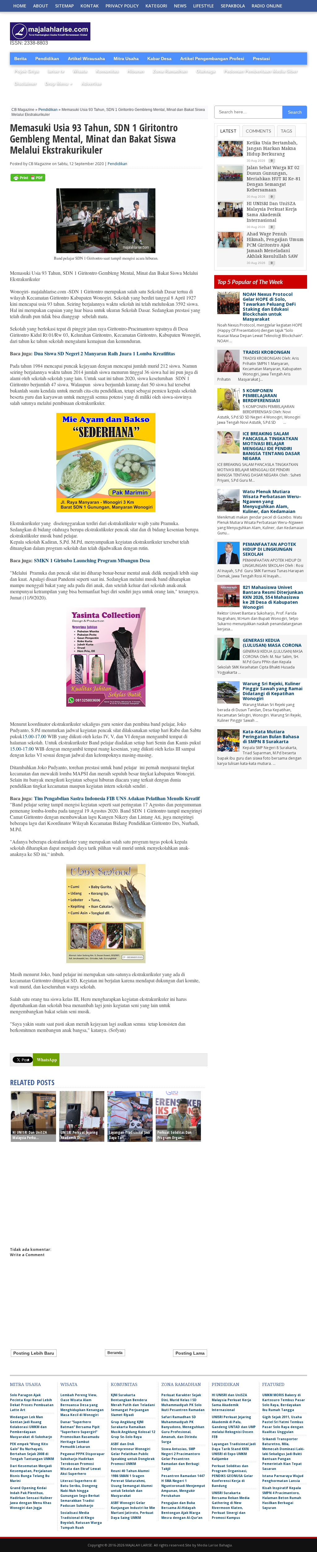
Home (19, 6)
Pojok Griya (26, 70)
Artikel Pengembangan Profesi (212, 58)
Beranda (115, 1353)
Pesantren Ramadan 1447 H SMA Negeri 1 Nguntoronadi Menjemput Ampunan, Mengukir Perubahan (183, 1486)
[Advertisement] (234, 31)
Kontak (89, 6)
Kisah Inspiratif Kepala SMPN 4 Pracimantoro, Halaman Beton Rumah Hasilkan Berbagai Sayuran (281, 1498)
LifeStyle (203, 6)
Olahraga (205, 70)
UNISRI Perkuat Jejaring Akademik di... (79, 1135)
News (180, 6)
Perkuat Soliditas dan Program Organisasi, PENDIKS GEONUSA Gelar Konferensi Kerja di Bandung (232, 1476)
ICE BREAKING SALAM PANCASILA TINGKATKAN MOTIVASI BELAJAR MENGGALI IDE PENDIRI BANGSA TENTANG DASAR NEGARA (271, 446)
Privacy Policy (122, 6)
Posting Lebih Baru (33, 1353)
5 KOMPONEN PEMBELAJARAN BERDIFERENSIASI (261, 395)
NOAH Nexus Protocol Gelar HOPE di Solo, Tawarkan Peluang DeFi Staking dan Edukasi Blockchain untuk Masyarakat (269, 306)
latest (228, 131)
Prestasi (261, 58)
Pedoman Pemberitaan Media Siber (260, 70)
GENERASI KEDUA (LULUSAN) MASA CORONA (272, 642)
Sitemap (64, 6)
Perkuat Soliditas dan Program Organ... (174, 1135)
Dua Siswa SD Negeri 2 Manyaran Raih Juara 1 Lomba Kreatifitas (104, 353)
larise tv (55, 70)
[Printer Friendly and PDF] (28, 180)
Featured (273, 1384)
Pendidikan (47, 58)
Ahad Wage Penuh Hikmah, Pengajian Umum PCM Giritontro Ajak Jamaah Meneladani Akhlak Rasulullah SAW (275, 245)
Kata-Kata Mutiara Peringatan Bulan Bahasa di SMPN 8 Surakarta (271, 736)
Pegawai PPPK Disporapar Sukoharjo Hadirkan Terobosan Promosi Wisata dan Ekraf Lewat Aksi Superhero (82, 1464)
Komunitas (107, 70)
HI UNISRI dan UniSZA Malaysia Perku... (29, 1135)
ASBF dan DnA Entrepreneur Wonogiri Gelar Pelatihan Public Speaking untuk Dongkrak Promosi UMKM (132, 1454)
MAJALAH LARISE (138, 1545)
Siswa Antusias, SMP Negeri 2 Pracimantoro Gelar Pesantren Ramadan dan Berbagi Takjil (180, 1459)
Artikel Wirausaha (86, 58)
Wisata (80, 70)
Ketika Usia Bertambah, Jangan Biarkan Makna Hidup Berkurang (272, 148)
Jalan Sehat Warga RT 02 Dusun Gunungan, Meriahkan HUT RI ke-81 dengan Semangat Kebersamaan (274, 178)
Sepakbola (233, 6)
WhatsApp (47, 1059)
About (40, 6)
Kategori (156, 6)
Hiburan (135, 70)
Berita (20, 58)
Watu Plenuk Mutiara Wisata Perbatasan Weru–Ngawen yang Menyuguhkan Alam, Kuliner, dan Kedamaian (272, 501)
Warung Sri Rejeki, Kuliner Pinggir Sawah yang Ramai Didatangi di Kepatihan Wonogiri (272, 691)
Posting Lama (190, 1353)
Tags (286, 131)
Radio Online (267, 6)
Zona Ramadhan (170, 70)
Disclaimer (25, 83)
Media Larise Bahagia (214, 1545)
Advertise (91, 83)
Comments (258, 131)
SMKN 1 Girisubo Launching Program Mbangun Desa (92, 560)
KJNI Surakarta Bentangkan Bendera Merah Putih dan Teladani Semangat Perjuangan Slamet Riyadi (133, 1405)
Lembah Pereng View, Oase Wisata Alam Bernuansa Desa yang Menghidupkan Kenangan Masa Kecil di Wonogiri (82, 1405)
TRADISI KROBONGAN (266, 352)
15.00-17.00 (34, 736)
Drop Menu (58, 83)
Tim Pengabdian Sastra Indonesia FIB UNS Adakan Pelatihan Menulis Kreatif (117, 798)
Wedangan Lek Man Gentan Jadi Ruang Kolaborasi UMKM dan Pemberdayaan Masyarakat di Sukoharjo (31, 1427)
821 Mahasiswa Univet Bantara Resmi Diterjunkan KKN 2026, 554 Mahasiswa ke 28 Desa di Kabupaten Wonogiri (273, 597)
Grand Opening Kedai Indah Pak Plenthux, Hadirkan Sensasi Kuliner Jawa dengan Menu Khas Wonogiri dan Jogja (31, 1498)
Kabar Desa (159, 58)
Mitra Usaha (126, 58)
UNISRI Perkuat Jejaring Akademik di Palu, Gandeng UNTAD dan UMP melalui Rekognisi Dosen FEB (234, 1427)
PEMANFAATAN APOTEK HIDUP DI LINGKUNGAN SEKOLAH (269, 549)
